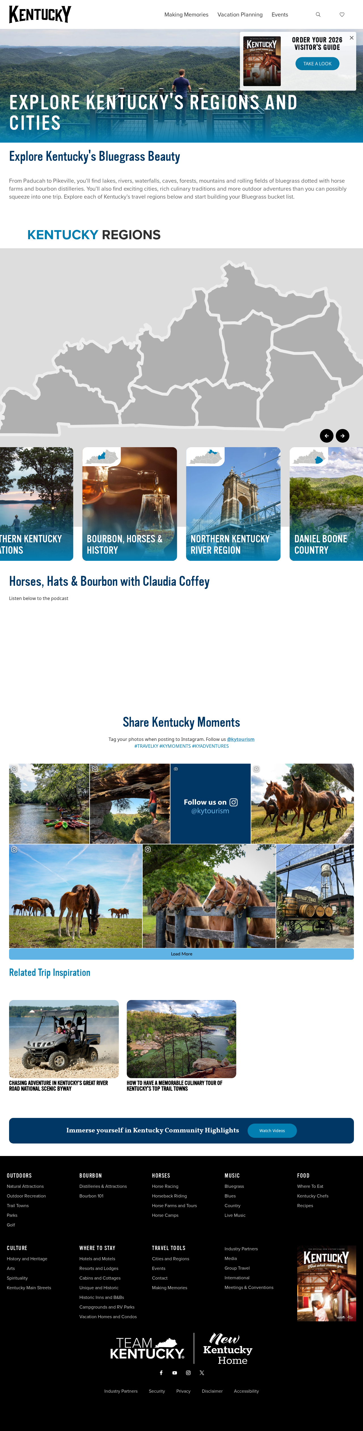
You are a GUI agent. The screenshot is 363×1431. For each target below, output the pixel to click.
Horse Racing (165, 1186)
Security (157, 1391)
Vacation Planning (240, 14)
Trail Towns (18, 1205)
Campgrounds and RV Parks (106, 1307)
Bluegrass (234, 1186)
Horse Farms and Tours (174, 1205)
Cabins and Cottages (100, 1278)
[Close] (351, 38)
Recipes (305, 1205)
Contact (160, 1278)
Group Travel (237, 1268)
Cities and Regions (170, 1258)
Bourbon (90, 1176)
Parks (12, 1215)
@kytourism (241, 739)
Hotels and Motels (97, 1258)
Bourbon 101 (91, 1196)
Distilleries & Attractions (103, 1186)
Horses (161, 1176)
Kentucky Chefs (312, 1196)
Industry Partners (241, 1248)
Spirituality (18, 1278)
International (237, 1277)
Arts (11, 1268)
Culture (17, 1248)
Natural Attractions (25, 1186)
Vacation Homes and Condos (108, 1316)
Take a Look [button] (317, 64)
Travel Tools (168, 1248)
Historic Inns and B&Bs (101, 1297)
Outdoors (19, 1176)
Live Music (235, 1215)
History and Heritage (27, 1258)
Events (280, 14)
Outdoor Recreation (26, 1196)
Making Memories (186, 14)
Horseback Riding (169, 1196)
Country (232, 1205)
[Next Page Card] (342, 436)
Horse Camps (165, 1215)
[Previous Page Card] (327, 436)
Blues (230, 1196)
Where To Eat (310, 1186)
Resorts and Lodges (98, 1268)
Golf (11, 1225)
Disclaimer (212, 1391)
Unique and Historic (99, 1287)
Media (231, 1258)
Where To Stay (97, 1248)
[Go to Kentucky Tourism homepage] (40, 14)
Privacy (183, 1391)
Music (232, 1176)
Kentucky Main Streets (29, 1287)
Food (303, 1176)
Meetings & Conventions (249, 1287)
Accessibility (246, 1391)
